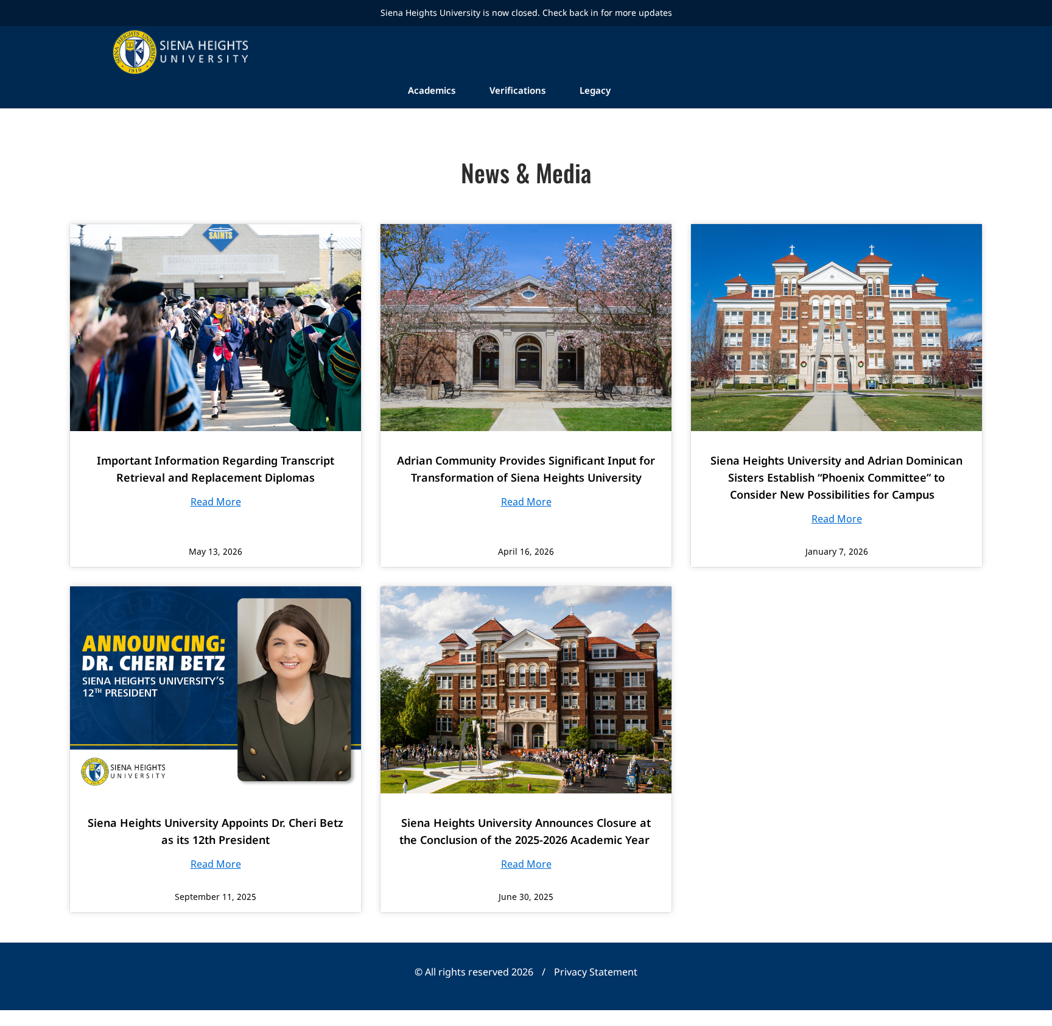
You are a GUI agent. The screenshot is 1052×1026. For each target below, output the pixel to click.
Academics (431, 90)
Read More (216, 502)
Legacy (595, 90)
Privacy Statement (595, 972)
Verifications (517, 90)
